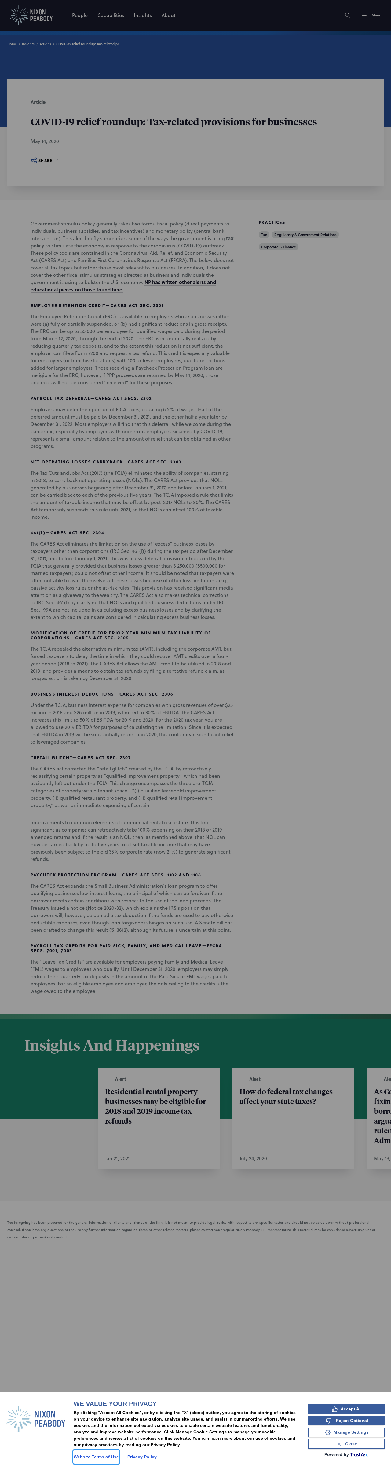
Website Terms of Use (96, 1456)
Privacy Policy (142, 1456)
